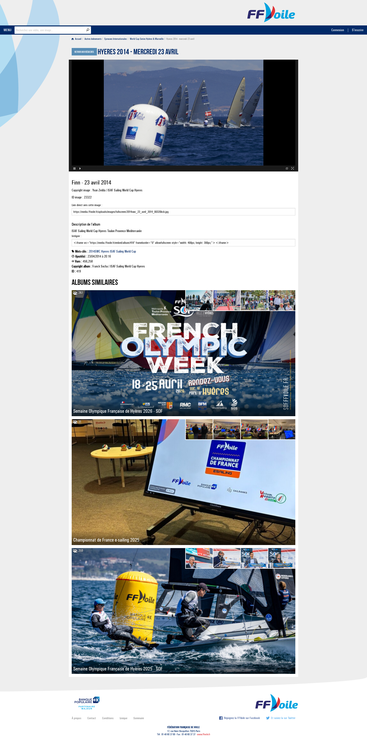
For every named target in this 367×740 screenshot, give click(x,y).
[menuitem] (77, 39)
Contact (91, 718)
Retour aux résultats (84, 52)
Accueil (77, 39)
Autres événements (92, 39)
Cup (134, 251)
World (127, 251)
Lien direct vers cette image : (87, 205)
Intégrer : (76, 236)
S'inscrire (357, 30)
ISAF (112, 251)
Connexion (337, 30)
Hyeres (105, 251)
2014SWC (94, 251)
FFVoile (271, 12)
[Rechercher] (87, 30)
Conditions (108, 718)
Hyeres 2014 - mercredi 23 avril (138, 53)
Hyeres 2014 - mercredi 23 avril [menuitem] (180, 39)
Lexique (123, 718)
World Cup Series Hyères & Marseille (146, 39)
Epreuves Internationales (115, 39)
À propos (76, 718)
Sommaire (138, 718)
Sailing (120, 251)
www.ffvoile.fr (203, 734)
